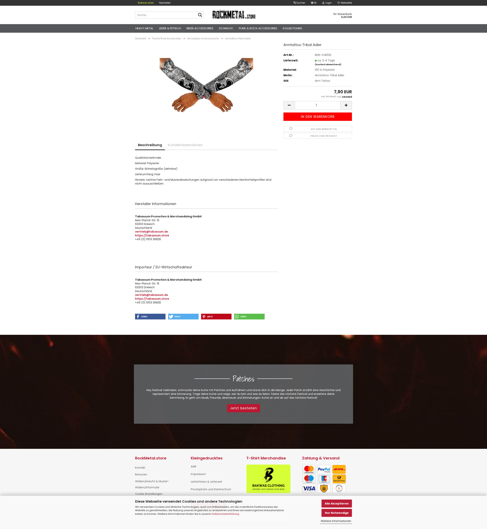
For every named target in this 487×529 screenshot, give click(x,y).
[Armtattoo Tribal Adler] (206, 86)
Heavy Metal (144, 28)
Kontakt (140, 468)
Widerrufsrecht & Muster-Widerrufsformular (152, 484)
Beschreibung (150, 145)
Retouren (141, 474)
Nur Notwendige (337, 513)
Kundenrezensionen (185, 145)
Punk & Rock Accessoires (258, 28)
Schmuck (226, 28)
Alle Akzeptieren (337, 503)
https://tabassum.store (152, 235)
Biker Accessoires (200, 28)
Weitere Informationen (336, 521)
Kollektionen (292, 28)
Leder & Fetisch (170, 28)
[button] (313, 3)
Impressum (198, 474)
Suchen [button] (300, 2)
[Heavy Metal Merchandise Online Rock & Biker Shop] (234, 15)
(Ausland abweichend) (328, 64)
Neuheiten (165, 2)
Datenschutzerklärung (225, 514)
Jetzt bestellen (243, 408)
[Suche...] (200, 15)
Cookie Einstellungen (148, 494)
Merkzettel (346, 2)
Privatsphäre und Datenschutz (211, 489)
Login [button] (328, 2)
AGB (193, 466)
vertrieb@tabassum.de (151, 232)
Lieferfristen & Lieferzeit (206, 482)
